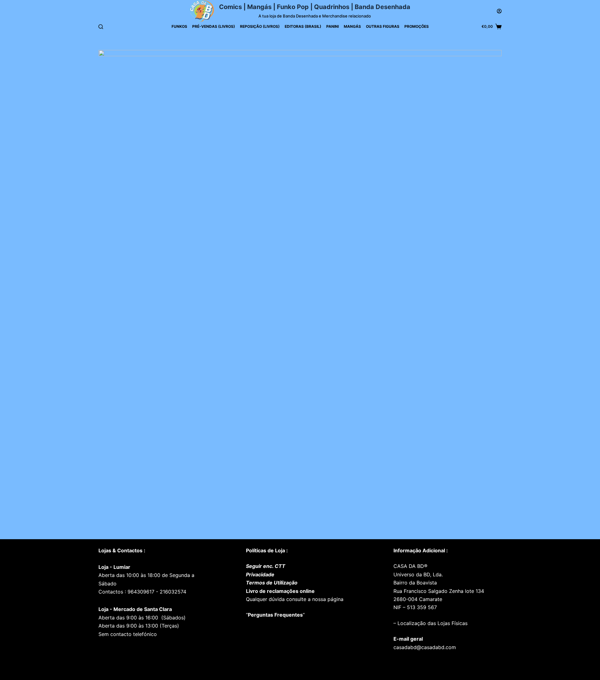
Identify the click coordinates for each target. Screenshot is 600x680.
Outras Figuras (382, 26)
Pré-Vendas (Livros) (213, 26)
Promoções (416, 26)
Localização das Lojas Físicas (432, 623)
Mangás (352, 26)
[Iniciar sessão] (499, 11)
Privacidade (260, 574)
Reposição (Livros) (260, 26)
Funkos (179, 26)
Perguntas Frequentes (275, 615)
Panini (332, 26)
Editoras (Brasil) (303, 26)
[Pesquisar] (100, 26)
